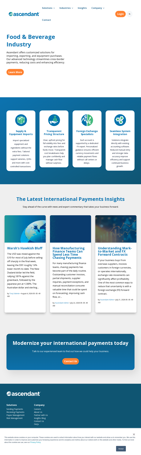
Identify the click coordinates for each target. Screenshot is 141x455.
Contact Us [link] (70, 361)
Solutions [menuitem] (11, 405)
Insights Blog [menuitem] (40, 418)
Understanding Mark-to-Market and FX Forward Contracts (115, 251)
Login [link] (120, 14)
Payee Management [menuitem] (15, 415)
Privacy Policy (35, 442)
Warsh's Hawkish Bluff (24, 248)
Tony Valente (15, 293)
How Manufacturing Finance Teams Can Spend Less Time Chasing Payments (69, 253)
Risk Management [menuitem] (14, 418)
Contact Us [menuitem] (39, 421)
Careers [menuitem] (37, 409)
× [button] (133, 433)
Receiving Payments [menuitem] (15, 412)
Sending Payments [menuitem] (14, 409)
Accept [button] (121, 448)
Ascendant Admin (62, 303)
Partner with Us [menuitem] (41, 415)
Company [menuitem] (39, 405)
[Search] (129, 14)
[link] (24, 13)
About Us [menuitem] (38, 412)
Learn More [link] (15, 72)
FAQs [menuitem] (36, 424)
